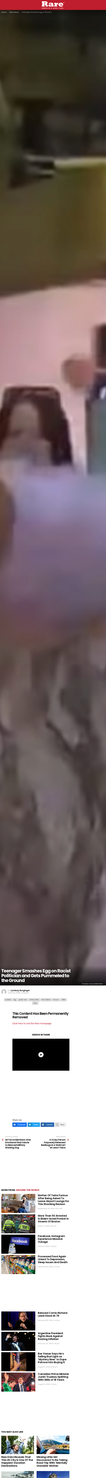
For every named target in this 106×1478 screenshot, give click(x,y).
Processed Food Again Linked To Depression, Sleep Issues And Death (52, 1259)
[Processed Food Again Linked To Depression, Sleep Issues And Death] (18, 1264)
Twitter (63, 1000)
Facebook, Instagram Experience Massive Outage (51, 1239)
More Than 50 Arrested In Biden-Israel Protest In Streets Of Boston (53, 1218)
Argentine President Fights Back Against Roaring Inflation (50, 1336)
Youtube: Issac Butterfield (92, 983)
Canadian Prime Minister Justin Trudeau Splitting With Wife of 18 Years (53, 1377)
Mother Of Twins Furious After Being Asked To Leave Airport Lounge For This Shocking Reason (53, 1200)
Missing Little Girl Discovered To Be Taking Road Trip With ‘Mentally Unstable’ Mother (52, 1461)
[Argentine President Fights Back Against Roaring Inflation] (18, 1341)
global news (23, 1000)
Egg (15, 1000)
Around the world (27, 1190)
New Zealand (46, 1000)
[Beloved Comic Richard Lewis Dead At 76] (18, 1321)
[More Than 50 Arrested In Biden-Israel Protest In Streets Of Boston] (18, 1223)
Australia (8, 1000)
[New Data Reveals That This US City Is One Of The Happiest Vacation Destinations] (17, 1445)
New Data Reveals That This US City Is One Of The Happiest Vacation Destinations (17, 1461)
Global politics (34, 1000)
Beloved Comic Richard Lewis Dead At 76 (52, 1314)
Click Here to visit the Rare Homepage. (32, 1023)
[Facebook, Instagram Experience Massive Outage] (18, 1244)
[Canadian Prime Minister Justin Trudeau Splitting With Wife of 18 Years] (18, 1382)
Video (35, 1003)
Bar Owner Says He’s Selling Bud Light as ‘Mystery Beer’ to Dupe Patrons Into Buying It (52, 1358)
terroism (56, 1000)
